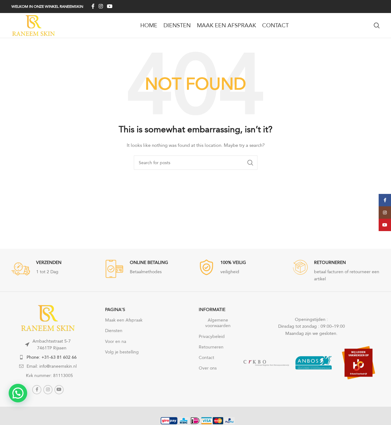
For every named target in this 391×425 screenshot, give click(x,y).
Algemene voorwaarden (218, 323)
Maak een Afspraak (123, 320)
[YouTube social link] (110, 6)
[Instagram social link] (101, 6)
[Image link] (48, 317)
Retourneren (211, 347)
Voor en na (115, 341)
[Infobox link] (149, 269)
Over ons (208, 368)
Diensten (113, 330)
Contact (206, 357)
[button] (18, 393)
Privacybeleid (212, 336)
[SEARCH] (250, 163)
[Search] (377, 25)
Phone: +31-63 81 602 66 (52, 357)
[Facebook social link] (93, 6)
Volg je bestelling (122, 352)
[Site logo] (33, 25)
